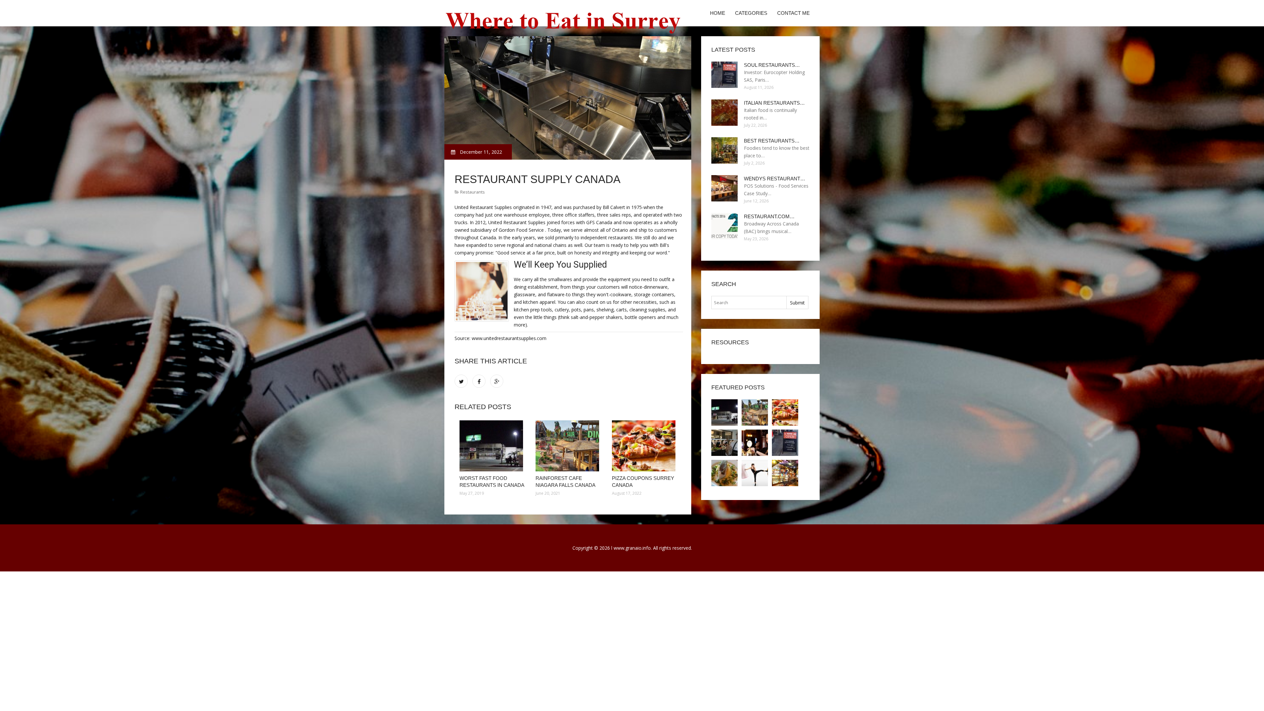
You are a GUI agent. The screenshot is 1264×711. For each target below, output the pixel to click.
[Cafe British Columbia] (785, 473)
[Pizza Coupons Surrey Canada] (645, 445)
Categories (751, 13)
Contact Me (793, 13)
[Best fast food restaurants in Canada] (755, 473)
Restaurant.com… (769, 216)
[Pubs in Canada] (755, 443)
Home (717, 13)
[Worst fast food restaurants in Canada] (493, 445)
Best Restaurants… (772, 141)
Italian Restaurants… (774, 103)
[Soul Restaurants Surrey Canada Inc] (785, 443)
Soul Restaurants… (772, 65)
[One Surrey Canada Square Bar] (724, 473)
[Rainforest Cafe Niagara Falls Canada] (569, 445)
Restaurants (472, 192)
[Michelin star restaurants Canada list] (724, 443)
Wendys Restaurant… (774, 178)
